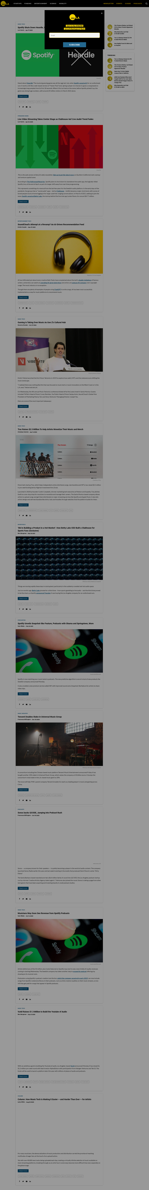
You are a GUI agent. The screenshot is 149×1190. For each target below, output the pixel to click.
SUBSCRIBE (74, 45)
